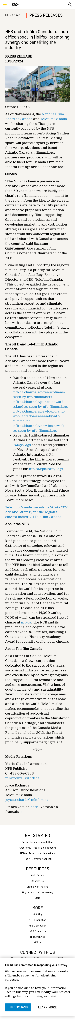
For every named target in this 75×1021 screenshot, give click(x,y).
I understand (18, 1007)
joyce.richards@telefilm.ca (26, 800)
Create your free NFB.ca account (37, 848)
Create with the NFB (38, 887)
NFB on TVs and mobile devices (37, 853)
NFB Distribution (37, 926)
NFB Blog (37, 914)
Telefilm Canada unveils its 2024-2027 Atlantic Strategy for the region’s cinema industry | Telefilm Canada (36, 512)
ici (21, 812)
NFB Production (37, 920)
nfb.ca (26, 622)
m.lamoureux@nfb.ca (22, 778)
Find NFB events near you (37, 859)
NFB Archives (37, 937)
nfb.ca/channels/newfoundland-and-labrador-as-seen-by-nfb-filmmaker (39, 416)
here (34, 807)
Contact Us (37, 881)
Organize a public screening (37, 892)
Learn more (47, 1007)
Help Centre (37, 875)
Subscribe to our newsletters (37, 842)
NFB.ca (38, 942)
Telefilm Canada (53, 119)
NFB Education (37, 931)
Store (37, 898)
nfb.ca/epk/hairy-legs (46, 469)
